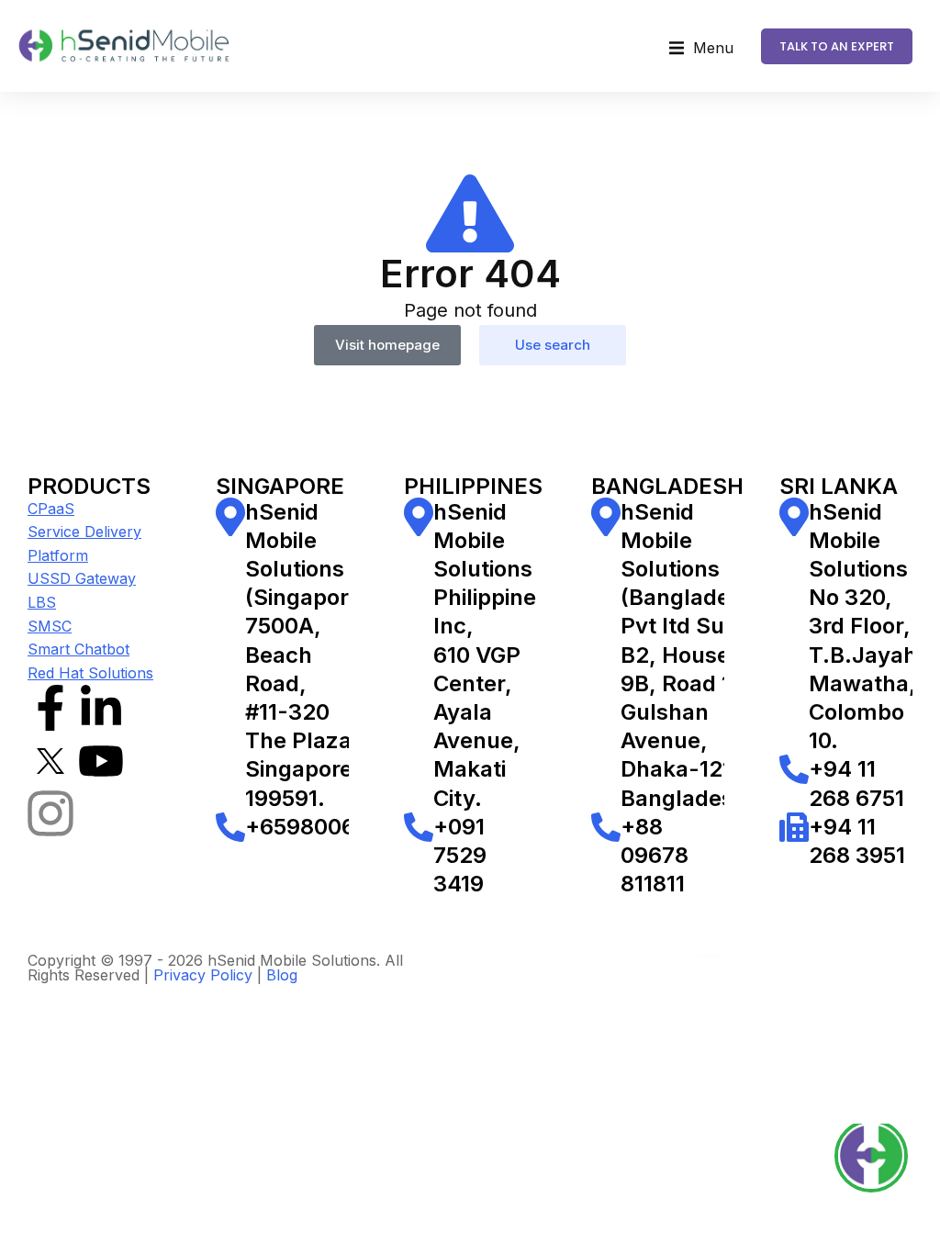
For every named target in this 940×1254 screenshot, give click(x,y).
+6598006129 (318, 826)
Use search (552, 344)
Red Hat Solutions (90, 673)
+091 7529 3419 (460, 855)
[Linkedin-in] (101, 708)
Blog (281, 975)
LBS (42, 602)
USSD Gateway (82, 578)
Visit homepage (387, 344)
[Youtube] (101, 761)
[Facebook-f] (50, 708)
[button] (701, 49)
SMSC (50, 626)
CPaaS (51, 508)
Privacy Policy (202, 975)
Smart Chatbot (78, 649)
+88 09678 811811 (654, 855)
